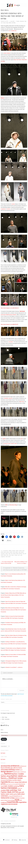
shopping (9, 800)
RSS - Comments (5, 719)
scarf (19, 555)
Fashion (17, 21)
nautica (6, 553)
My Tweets (3, 753)
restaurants (5, 797)
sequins (2, 800)
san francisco (21, 798)
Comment (21, 690)
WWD (6, 504)
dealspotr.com (14, 817)
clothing (10, 550)
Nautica (2, 98)
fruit (7, 780)
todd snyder (8, 556)
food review (17, 778)
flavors (3, 778)
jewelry (7, 784)
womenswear (13, 804)
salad (16, 798)
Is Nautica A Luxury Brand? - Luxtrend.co (13, 667)
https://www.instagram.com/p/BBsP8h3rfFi (9, 324)
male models (15, 552)
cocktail (17, 770)
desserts (15, 772)
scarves (8, 209)
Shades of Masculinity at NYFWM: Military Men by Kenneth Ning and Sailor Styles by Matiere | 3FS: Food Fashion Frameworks (13, 595)
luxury (20, 784)
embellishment (23, 771)
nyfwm (12, 555)
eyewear (13, 550)
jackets (11, 552)
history (10, 780)
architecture (22, 766)
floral (7, 778)
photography (15, 796)
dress (18, 772)
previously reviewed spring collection (8, 314)
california (15, 768)
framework (3, 780)
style (17, 799)
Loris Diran (10, 341)
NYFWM (3, 61)
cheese (20, 768)
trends (15, 801)
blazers (3, 768)
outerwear (4, 796)
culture (21, 769)
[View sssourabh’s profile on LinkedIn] (8, 725)
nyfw (10, 555)
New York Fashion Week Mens (20, 59)
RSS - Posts (4, 717)
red (21, 796)
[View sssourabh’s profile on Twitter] (3, 725)
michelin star (19, 788)
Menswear (22, 21)
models (3, 790)
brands (8, 768)
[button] (9, 155)
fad (9, 30)
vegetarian (4, 804)
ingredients (5, 781)
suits (21, 438)
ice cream (18, 780)
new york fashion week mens (12, 793)
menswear (3, 553)
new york (10, 790)
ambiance (15, 765)
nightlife (4, 438)
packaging (10, 796)
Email (2, 729)
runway (15, 555)
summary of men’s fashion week (10, 443)
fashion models (18, 773)
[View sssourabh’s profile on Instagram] (4, 725)
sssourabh (12, 21)
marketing (16, 786)
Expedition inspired (8, 398)
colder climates (7, 53)
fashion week (3, 552)
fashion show (21, 550)
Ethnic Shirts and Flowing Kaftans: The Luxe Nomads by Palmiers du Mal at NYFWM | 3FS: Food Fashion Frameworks (13, 609)
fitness (24, 776)
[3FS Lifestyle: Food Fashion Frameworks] (14, 5)
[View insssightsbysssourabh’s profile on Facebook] (1, 725)
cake (11, 768)
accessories (13, 30)
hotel (13, 780)
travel (9, 801)
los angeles (15, 784)
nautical (13, 204)
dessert (9, 771)
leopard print (11, 784)
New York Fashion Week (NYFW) (15, 553)
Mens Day (22, 401)
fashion (17, 550)
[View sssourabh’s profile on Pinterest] (6, 725)
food (11, 777)
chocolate (4, 769)
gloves (8, 552)
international (23, 782)
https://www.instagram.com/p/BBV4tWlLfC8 (10, 308)
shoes (5, 800)
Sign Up (4, 739)
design (3, 771)
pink (19, 796)
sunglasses (3, 209)
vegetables (22, 802)
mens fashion (21, 552)
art (25, 766)
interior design (14, 782)
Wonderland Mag (13, 504)
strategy (12, 800)
